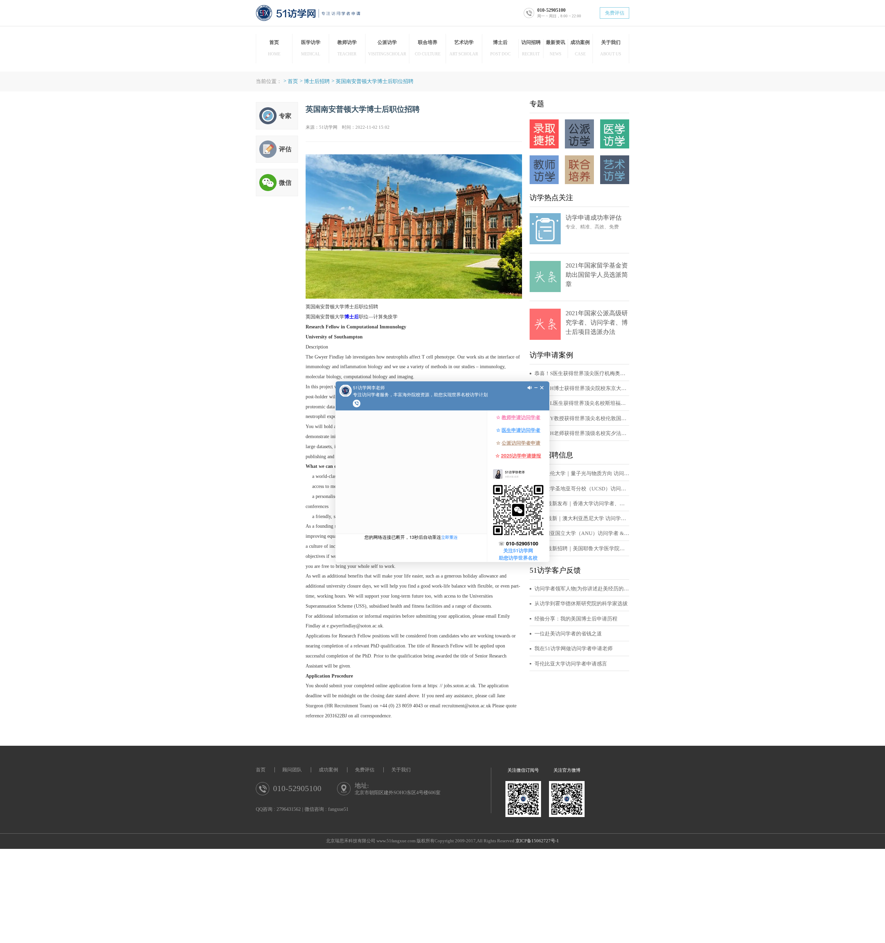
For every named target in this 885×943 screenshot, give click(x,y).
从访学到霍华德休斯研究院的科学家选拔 (581, 603)
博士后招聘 (317, 81)
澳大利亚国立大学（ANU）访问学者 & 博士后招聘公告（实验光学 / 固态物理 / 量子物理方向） (581, 533)
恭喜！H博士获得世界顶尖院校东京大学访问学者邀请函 (581, 388)
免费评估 (614, 13)
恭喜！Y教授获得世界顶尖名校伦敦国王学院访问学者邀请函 (581, 418)
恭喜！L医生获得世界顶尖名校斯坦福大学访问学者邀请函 (581, 403)
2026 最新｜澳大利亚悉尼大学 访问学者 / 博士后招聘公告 (581, 518)
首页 (293, 81)
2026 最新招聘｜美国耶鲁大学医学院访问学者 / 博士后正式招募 (581, 548)
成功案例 (328, 769)
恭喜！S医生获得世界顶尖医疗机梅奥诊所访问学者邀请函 (581, 373)
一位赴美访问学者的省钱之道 (568, 633)
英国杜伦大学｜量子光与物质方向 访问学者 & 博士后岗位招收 (581, 473)
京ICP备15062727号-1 (537, 840)
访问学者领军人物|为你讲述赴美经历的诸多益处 (581, 588)
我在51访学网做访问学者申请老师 (573, 648)
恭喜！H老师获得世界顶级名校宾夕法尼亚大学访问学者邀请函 (581, 433)
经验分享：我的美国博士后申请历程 (575, 619)
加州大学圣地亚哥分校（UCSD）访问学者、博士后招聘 (581, 488)
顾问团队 (292, 769)
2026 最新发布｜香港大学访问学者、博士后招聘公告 (581, 503)
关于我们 (401, 769)
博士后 (351, 316)
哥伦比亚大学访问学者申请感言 (570, 664)
